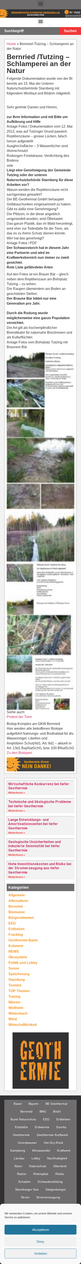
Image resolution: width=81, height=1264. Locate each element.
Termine (15, 985)
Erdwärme (42, 1127)
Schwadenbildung (50, 1181)
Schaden (24, 1181)
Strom (25, 1197)
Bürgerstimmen (21, 918)
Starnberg (16, 979)
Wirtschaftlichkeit (22, 1025)
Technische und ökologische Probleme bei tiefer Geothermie (39, 804)
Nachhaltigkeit (57, 1158)
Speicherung (19, 974)
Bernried (15, 906)
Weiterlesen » (16, 792)
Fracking (15, 934)
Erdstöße (21, 1127)
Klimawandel (41, 1150)
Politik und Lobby (22, 963)
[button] (40, 3)
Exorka (61, 1127)
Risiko (59, 1174)
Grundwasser (27, 1142)
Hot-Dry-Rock (53, 1142)
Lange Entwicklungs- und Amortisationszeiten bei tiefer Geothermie (33, 824)
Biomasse (16, 912)
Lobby (36, 1158)
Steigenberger (56, 1189)
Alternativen (18, 901)
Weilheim (15, 1008)
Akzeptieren (40, 1230)
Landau (19, 1158)
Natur (18, 1166)
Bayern (34, 1103)
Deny (40, 1241)
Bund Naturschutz (23, 1119)
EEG (12, 923)
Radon (22, 1174)
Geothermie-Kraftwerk (52, 1135)
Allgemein (16, 895)
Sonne (13, 968)
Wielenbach (18, 1013)
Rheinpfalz (40, 1174)
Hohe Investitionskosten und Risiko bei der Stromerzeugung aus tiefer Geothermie (39, 868)
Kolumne (15, 946)
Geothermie (21, 1135)
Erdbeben (16, 929)
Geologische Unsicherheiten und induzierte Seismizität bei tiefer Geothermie (34, 846)
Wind (12, 1019)
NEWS (13, 951)
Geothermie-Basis (23, 940)
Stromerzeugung (48, 1197)
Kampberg (17, 1150)
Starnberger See (27, 1189)
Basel (18, 1103)
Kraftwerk (64, 1150)
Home (11, 44)
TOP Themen (19, 991)
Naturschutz (37, 1166)
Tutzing (14, 996)
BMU (43, 1111)
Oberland (60, 1166)
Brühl (57, 1111)
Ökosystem (17, 957)
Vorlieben (40, 1253)
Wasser (14, 1002)
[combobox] (30, 31)
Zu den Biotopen (19, 753)
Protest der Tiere (19, 717)
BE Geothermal (56, 1103)
